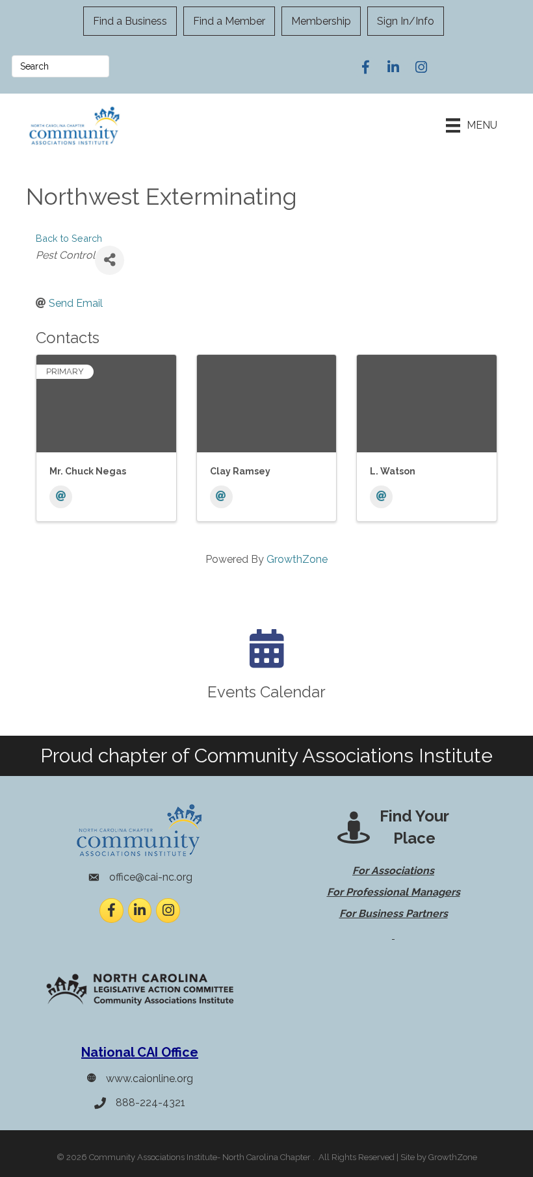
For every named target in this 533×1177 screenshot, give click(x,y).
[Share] (109, 260)
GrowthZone (297, 559)
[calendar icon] (267, 659)
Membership (321, 21)
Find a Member (229, 21)
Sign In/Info (405, 21)
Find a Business (130, 21)
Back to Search (69, 238)
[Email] (60, 496)
